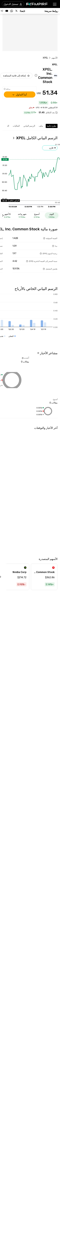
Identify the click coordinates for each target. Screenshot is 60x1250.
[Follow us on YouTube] (7, 11)
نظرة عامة (51, 126)
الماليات (16, 126)
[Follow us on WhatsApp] (12, 11)
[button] (55, 4)
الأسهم (55, 58)
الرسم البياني (29, 126)
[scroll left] (4, 577)
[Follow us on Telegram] (2, 11)
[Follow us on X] (16, 11)
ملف (41, 126)
